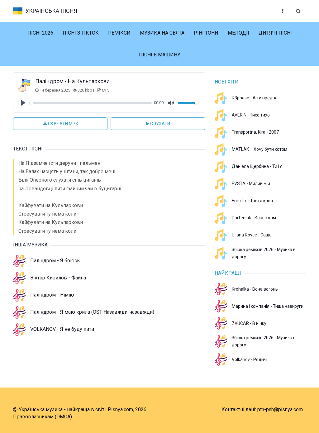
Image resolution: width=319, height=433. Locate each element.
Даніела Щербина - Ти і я (257, 166)
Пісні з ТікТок (81, 33)
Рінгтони (206, 33)
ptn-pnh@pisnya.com (280, 409)
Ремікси (119, 33)
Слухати (159, 123)
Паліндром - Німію (52, 295)
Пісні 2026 (40, 33)
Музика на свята (162, 33)
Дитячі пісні (275, 33)
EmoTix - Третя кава (252, 200)
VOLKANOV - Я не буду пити (62, 329)
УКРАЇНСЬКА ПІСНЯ (51, 10)
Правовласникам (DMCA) (42, 417)
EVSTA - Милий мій (251, 183)
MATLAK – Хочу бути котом (259, 149)
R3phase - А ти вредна (255, 97)
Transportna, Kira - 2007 (255, 132)
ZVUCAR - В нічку (249, 323)
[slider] (91, 103)
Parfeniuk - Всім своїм (254, 217)
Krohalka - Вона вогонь (255, 289)
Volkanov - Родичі (249, 359)
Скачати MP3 (62, 123)
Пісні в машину (159, 55)
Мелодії (238, 33)
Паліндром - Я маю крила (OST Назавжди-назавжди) (92, 312)
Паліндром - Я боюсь (55, 261)
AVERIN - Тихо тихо (251, 114)
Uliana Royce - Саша (252, 234)
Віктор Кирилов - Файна (58, 278)
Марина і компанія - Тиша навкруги (267, 306)
